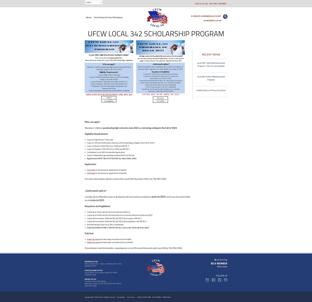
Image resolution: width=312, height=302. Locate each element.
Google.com (166, 297)
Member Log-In (213, 20)
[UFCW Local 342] (157, 17)
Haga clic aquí (93, 239)
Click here (91, 170)
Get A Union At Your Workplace (108, 17)
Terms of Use (131, 297)
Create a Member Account (207, 16)
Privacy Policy (121, 297)
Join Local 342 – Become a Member (210, 4)
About (89, 17)
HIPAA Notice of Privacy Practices (211, 90)
